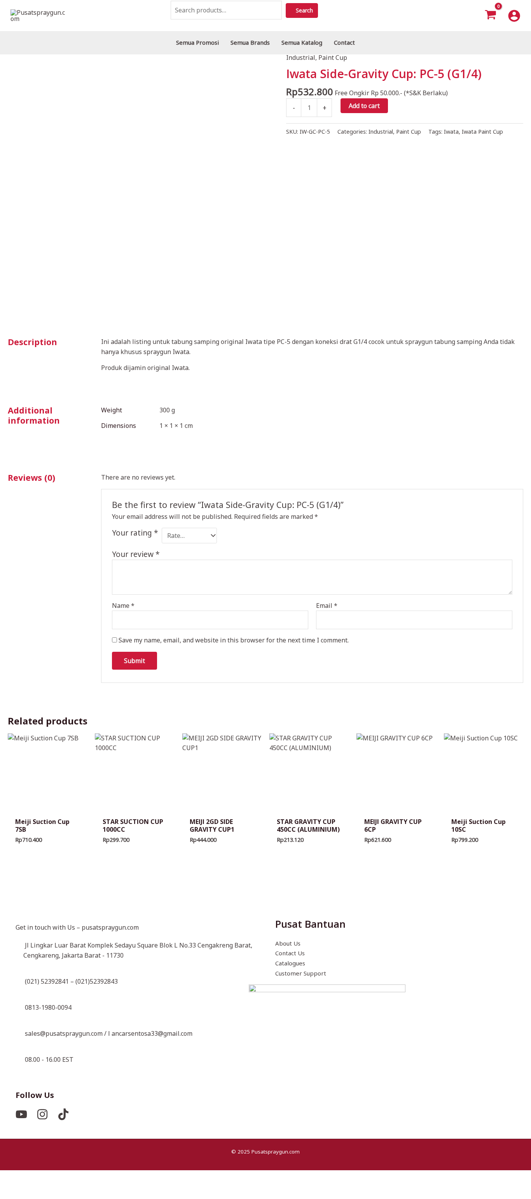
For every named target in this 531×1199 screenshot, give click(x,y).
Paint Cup (332, 57)
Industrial (300, 57)
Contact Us (290, 953)
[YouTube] (21, 1114)
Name (123, 605)
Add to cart (364, 105)
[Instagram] (42, 1114)
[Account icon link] (514, 15)
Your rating (135, 533)
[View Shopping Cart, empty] (491, 15)
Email (326, 605)
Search (310, 10)
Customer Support (300, 973)
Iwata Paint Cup (482, 131)
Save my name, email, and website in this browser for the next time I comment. (234, 640)
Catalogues (290, 963)
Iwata (451, 131)
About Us (287, 943)
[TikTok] (63, 1114)
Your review (136, 554)
